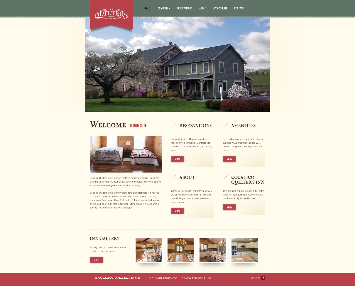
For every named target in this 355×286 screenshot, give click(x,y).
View (177, 159)
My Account (220, 8)
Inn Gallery (104, 238)
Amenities (243, 125)
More (96, 260)
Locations (162, 8)
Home (146, 8)
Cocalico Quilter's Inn (247, 180)
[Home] (111, 14)
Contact (239, 8)
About (203, 8)
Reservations (184, 8)
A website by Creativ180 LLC (196, 278)
